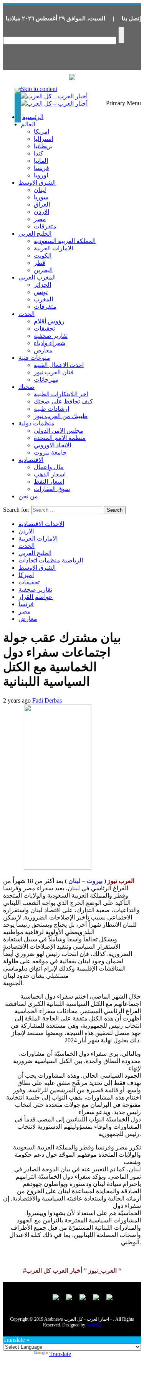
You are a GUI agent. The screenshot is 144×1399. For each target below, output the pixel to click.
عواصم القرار (35, 597)
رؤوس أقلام (49, 321)
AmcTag (93, 1325)
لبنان (40, 190)
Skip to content (39, 89)
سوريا (41, 197)
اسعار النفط (49, 481)
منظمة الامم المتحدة (60, 438)
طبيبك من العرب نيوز (61, 416)
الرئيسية (32, 117)
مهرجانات (46, 379)
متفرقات (45, 226)
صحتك (26, 387)
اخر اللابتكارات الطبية (61, 394)
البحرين (43, 270)
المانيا (41, 160)
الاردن (41, 211)
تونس (41, 292)
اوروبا (41, 175)
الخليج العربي (34, 233)
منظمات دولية (36, 423)
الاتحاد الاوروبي (52, 445)
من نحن (28, 496)
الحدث (26, 314)
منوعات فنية (34, 357)
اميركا (26, 575)
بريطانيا (43, 146)
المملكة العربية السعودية (65, 241)
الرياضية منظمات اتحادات (50, 560)
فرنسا (41, 168)
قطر (39, 263)
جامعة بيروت (50, 452)
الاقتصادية (30, 459)
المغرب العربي (37, 277)
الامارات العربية (53, 248)
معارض (43, 350)
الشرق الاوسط (37, 182)
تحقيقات (44, 328)
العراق (42, 204)
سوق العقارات (52, 489)
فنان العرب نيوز (54, 372)
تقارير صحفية (51, 335)
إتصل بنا (131, 18)
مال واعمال (49, 467)
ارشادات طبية (51, 408)
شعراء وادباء (49, 343)
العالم (28, 124)
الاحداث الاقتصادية (41, 524)
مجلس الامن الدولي (58, 430)
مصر (40, 219)
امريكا (41, 131)
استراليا (43, 139)
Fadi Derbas (47, 700)
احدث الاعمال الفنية (59, 365)
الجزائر (42, 284)
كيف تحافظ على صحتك (63, 401)
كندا (38, 153)
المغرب (43, 299)
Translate (60, 1354)
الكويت (42, 255)
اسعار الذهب (50, 474)
